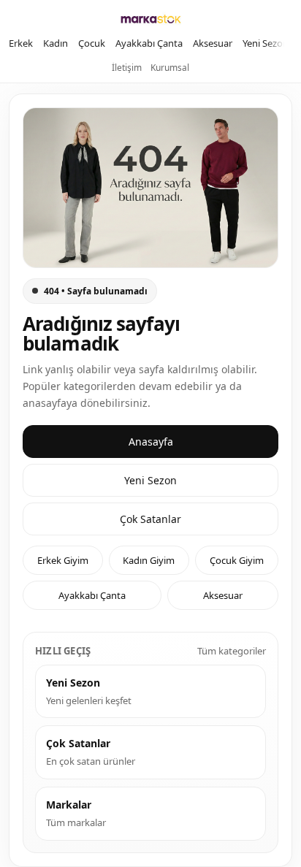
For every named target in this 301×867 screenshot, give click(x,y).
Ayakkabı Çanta (149, 43)
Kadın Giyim (149, 560)
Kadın (55, 43)
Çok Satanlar (150, 519)
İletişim (127, 67)
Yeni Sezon (266, 43)
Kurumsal (169, 67)
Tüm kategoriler (231, 650)
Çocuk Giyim (237, 560)
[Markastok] (151, 19)
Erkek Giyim (62, 560)
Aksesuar (212, 43)
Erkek (21, 43)
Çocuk (91, 43)
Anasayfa (151, 441)
